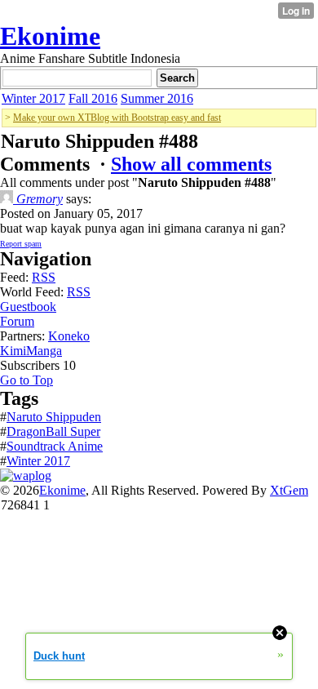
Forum (17, 321)
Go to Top (26, 380)
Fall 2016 (92, 98)
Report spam (21, 243)
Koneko (69, 336)
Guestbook (28, 306)
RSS (43, 277)
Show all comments (191, 164)
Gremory (38, 199)
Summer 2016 (157, 98)
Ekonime (50, 36)
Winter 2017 (33, 98)
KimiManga (31, 351)
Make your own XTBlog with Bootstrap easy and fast (117, 117)
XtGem (289, 490)
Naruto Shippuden (54, 417)
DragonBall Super (53, 431)
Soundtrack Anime (55, 446)
